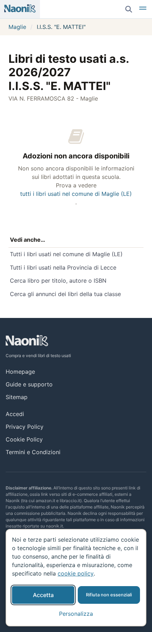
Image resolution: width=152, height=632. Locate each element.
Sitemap (17, 397)
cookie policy (76, 573)
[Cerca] (129, 9)
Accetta (43, 594)
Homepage (20, 371)
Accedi (15, 413)
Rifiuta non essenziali (109, 594)
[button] (143, 9)
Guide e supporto (29, 384)
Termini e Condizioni (33, 452)
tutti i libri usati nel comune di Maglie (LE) (76, 193)
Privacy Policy (24, 426)
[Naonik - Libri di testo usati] (20, 9)
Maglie (17, 26)
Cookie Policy (24, 439)
